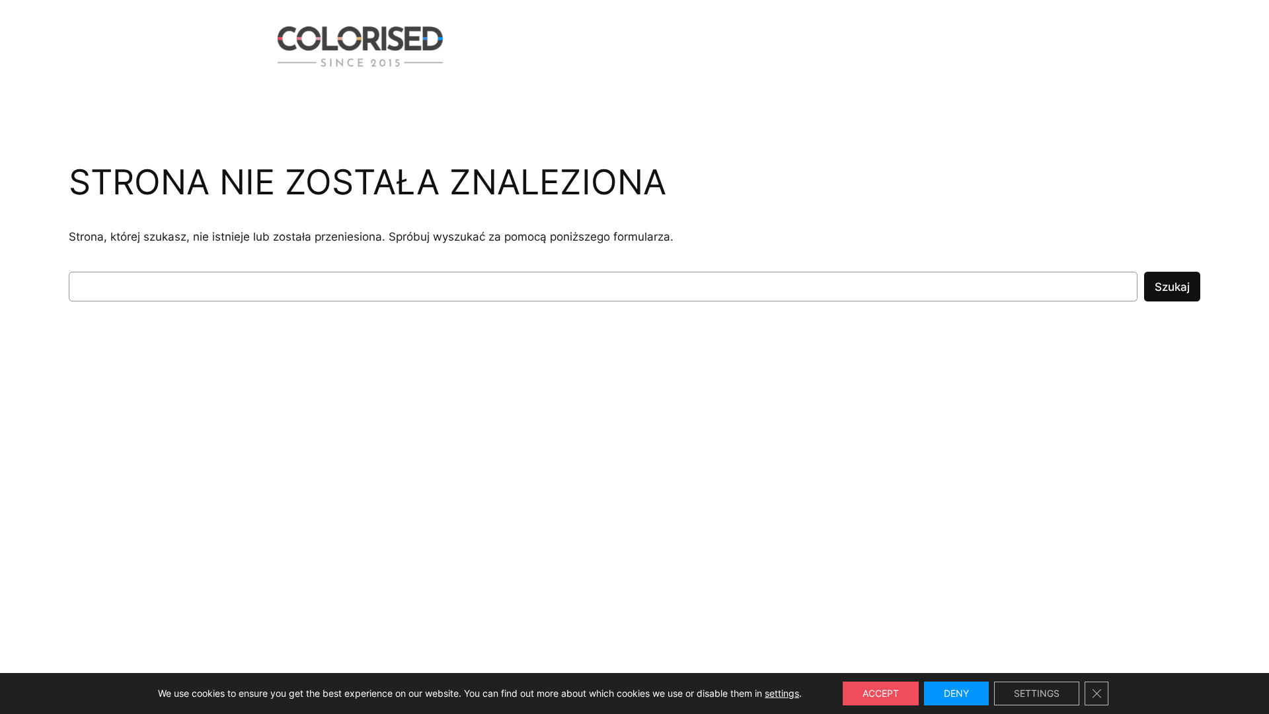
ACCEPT (881, 693)
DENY (956, 693)
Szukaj (1172, 287)
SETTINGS (1036, 693)
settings (782, 693)
